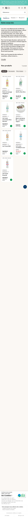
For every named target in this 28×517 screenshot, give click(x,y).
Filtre (3, 71)
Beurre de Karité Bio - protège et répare (20, 120)
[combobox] (14, 12)
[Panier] (24, 7)
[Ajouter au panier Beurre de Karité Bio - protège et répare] (24, 126)
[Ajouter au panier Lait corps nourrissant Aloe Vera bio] (11, 126)
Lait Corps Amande (5, 174)
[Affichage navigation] (3, 7)
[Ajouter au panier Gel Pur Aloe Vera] (24, 98)
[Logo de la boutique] (7, 8)
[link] (19, 7)
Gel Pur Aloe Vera (20, 92)
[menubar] (18, 17)
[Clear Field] (25, 12)
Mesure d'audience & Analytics (9, 509)
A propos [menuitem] (13, 17)
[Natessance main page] (6, 17)
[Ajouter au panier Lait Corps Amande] (11, 180)
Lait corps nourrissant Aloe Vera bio (6, 119)
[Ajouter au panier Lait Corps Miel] (11, 153)
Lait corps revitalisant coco (20, 146)
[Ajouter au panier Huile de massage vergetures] (11, 98)
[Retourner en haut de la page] (25, 187)
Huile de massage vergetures (7, 92)
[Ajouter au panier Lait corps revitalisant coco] (24, 153)
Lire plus (3, 59)
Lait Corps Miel (6, 146)
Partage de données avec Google (9, 508)
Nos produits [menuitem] (22, 17)
